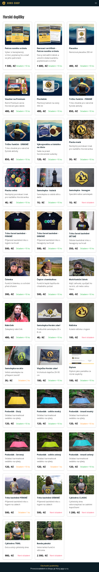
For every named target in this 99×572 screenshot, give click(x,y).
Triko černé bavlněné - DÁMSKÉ (48, 235)
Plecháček (42, 99)
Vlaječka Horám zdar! (47, 368)
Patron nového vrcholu (16, 48)
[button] (96, 3)
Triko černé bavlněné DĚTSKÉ (79, 235)
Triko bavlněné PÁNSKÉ (16, 497)
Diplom (72, 367)
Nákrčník (9, 325)
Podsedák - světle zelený (49, 454)
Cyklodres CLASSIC (78, 497)
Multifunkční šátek (78, 279)
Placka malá (75, 142)
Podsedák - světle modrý (49, 411)
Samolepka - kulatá (46, 190)
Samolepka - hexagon (79, 190)
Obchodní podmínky (49, 565)
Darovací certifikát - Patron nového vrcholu (48, 50)
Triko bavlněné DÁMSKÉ (48, 497)
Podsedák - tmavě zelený (81, 454)
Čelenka (9, 279)
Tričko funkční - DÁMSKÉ (16, 144)
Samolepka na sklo (14, 368)
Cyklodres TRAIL (13, 543)
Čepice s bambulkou (46, 279)
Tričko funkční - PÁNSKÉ (80, 99)
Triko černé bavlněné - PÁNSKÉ (16, 235)
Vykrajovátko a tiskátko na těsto (49, 146)
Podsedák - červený (14, 454)
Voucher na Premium (15, 99)
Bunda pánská (43, 543)
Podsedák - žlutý (13, 411)
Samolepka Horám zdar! (48, 325)
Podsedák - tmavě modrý (81, 411)
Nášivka (73, 325)
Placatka (73, 48)
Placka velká (11, 190)
